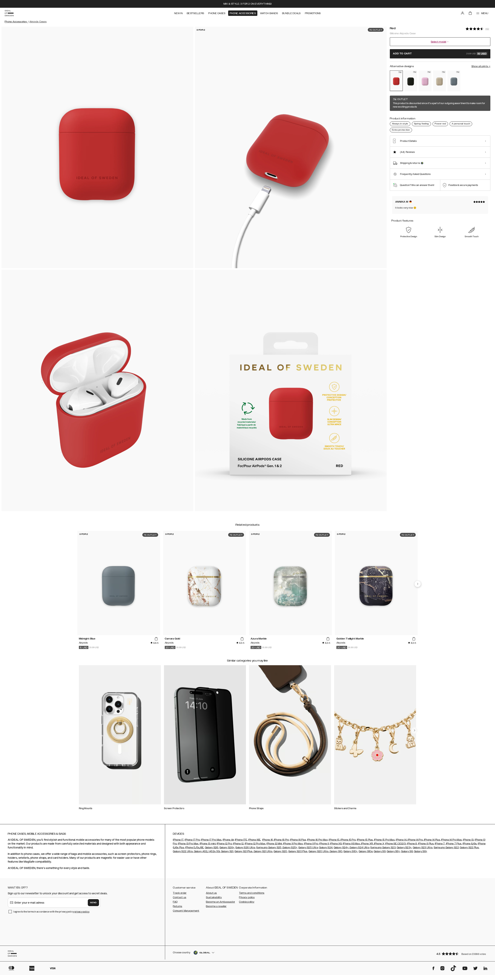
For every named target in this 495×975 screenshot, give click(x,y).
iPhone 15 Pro (348, 839)
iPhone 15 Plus (365, 839)
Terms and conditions (251, 893)
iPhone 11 (324, 843)
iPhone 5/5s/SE (194, 847)
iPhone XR (366, 843)
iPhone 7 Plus (454, 843)
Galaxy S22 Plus (469, 847)
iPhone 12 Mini (274, 843)
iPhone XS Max (351, 843)
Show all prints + (480, 66)
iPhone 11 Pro (311, 843)
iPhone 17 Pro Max (211, 839)
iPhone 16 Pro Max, (317, 839)
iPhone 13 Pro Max (188, 843)
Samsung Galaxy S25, (269, 847)
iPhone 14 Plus (431, 839)
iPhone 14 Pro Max (451, 839)
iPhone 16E (254, 839)
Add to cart (439, 53)
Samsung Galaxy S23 (382, 847)
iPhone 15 (334, 839)
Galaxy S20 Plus (297, 851)
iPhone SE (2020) (395, 843)
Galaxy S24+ (341, 847)
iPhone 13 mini (208, 843)
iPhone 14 (401, 839)
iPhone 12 (238, 843)
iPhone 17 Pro (192, 839)
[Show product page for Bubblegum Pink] (425, 80)
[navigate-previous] (418, 584)
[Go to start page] (9, 13)
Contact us (179, 897)
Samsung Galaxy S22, (446, 847)
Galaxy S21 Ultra (262, 851)
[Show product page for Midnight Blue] (453, 80)
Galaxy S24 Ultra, (359, 847)
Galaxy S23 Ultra (423, 847)
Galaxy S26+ (226, 847)
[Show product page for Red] (396, 80)
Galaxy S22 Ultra (183, 851)
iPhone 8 (412, 843)
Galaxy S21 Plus (244, 851)
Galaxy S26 (211, 847)
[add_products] (156, 638)
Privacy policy (247, 897)
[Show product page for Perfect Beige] (439, 80)
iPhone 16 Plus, (298, 839)
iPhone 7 (440, 843)
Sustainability (214, 897)
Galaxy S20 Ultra (319, 851)
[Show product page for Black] (410, 80)
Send (93, 903)
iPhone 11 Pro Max (293, 843)
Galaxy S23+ (404, 847)
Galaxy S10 (335, 851)
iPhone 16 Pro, (281, 839)
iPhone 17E (241, 839)
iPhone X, (379, 843)
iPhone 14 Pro (415, 839)
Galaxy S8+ (420, 851)
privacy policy (81, 911)
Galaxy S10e (366, 851)
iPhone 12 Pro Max (255, 843)
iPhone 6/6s (470, 843)
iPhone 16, (267, 839)
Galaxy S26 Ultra (245, 847)
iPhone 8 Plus (426, 843)
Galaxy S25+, (290, 847)
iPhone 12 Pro (224, 843)
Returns (177, 906)
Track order (179, 893)
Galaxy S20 (280, 851)
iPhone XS (336, 843)
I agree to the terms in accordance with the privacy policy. (51, 911)
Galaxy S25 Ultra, (308, 847)
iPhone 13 (468, 839)
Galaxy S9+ (393, 851)
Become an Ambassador (220, 902)
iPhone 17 (178, 839)
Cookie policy (246, 902)
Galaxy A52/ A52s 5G (206, 851)
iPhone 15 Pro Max (384, 839)
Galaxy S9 (380, 851)
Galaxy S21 (226, 851)
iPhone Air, (228, 839)
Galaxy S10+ (350, 851)
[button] (462, 953)
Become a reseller (216, 906)
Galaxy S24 (325, 847)
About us (211, 893)
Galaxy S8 (407, 851)
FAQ (175, 902)
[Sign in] (462, 13)
